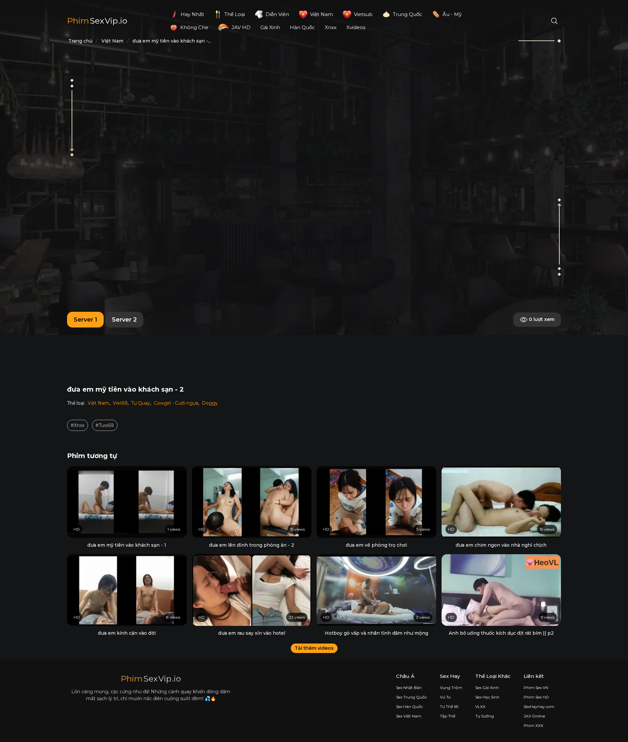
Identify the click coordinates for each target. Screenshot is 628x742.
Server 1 (85, 319)
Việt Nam (98, 403)
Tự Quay (140, 403)
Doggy (210, 403)
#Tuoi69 (105, 425)
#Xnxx (77, 425)
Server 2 (124, 319)
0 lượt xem (541, 319)
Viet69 (120, 403)
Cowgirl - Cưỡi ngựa (176, 403)
